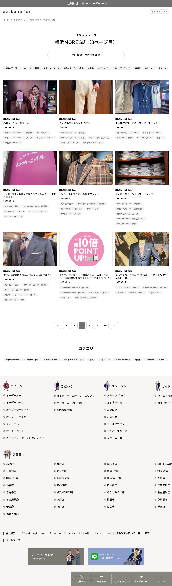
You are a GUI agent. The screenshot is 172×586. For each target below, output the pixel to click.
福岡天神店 (12, 513)
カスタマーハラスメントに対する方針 (69, 533)
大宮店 (60, 463)
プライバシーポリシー (32, 533)
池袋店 (10, 485)
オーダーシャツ (15, 402)
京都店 (60, 499)
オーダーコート (15, 431)
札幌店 (10, 463)
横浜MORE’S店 (65, 492)
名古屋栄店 (163, 492)
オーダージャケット (17, 409)
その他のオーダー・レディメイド (25, 438)
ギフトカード (114, 438)
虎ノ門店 (62, 471)
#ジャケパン (104, 68)
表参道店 (62, 485)
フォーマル (12, 424)
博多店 (161, 506)
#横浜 (91, 68)
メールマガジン (116, 424)
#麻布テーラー (12, 68)
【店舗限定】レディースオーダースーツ (86, 3)
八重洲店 (11, 471)
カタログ (112, 409)
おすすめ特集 (114, 402)
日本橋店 (112, 485)
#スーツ (162, 68)
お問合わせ (163, 403)
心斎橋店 (162, 499)
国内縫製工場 (64, 410)
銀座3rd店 (113, 471)
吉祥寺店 (11, 492)
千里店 (10, 506)
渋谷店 (161, 478)
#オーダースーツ (51, 68)
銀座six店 (162, 471)
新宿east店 (63, 478)
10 (105, 325)
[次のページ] (114, 325)
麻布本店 (112, 463)
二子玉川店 (163, 485)
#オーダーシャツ (122, 68)
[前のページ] (57, 325)
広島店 (111, 506)
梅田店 (111, 499)
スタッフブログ (116, 395)
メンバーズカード (117, 431)
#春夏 (137, 68)
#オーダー (149, 68)
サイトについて (103, 533)
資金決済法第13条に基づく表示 (132, 533)
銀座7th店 (12, 478)
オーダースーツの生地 (69, 402)
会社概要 (10, 533)
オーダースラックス (17, 416)
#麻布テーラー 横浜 (73, 68)
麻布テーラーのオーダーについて (75, 395)
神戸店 (60, 506)
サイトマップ (13, 540)
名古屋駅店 (12, 499)
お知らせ (112, 416)
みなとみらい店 (116, 492)
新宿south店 (114, 478)
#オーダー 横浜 (31, 68)
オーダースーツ (15, 395)
